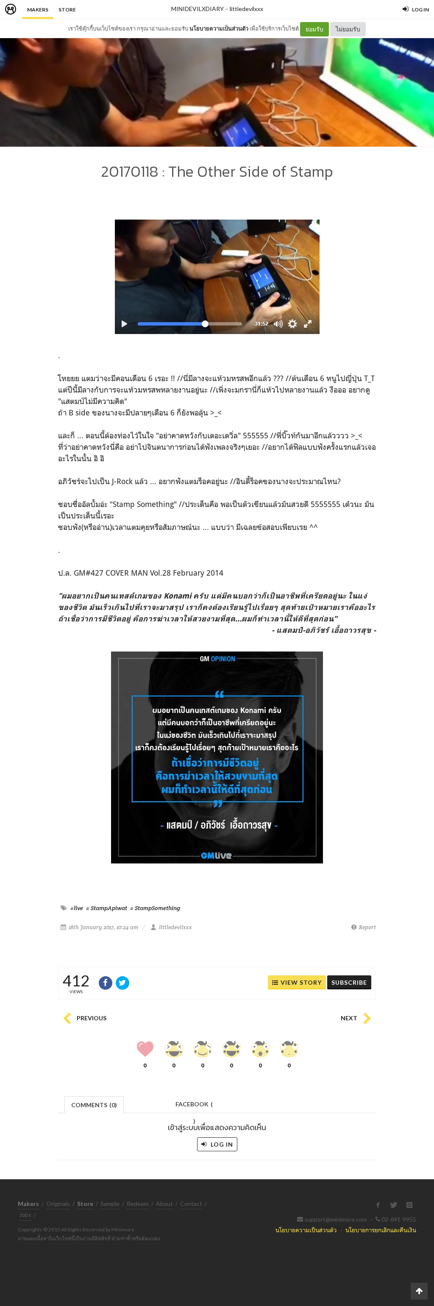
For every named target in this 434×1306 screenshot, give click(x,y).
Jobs (25, 1214)
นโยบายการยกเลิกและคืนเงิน (380, 1230)
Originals (58, 1203)
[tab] (94, 1104)
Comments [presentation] (94, 1104)
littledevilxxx (246, 8)
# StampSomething (155, 908)
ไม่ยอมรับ (348, 29)
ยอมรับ (314, 29)
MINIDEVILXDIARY (197, 8)
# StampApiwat (106, 908)
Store (67, 9)
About (164, 1203)
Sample (110, 1203)
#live (76, 908)
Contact (191, 1203)
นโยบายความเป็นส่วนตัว (218, 28)
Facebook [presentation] (194, 1106)
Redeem (138, 1203)
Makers (37, 9)
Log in (221, 1144)
